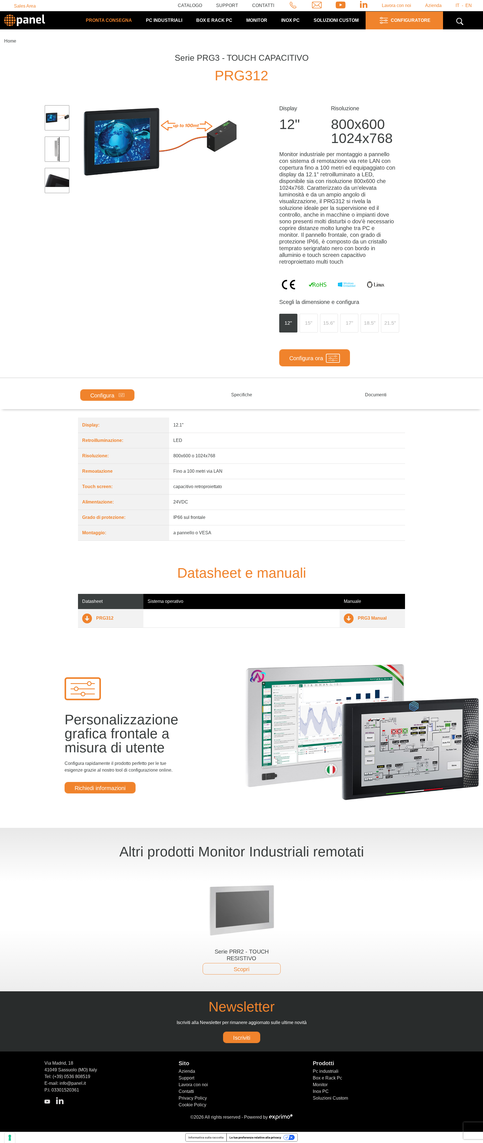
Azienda (433, 5)
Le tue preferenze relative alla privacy (255, 1137)
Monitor (256, 20)
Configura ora (306, 358)
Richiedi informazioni (100, 788)
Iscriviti (241, 1038)
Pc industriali (164, 20)
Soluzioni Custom (330, 1098)
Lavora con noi (396, 5)
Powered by (256, 1117)
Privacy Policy (193, 1098)
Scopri (241, 969)
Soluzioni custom (336, 20)
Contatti (263, 5)
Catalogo (190, 5)
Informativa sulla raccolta (206, 1137)
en (468, 5)
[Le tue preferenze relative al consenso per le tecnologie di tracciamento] (9, 1137)
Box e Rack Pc (214, 20)
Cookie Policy (192, 1104)
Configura (103, 395)
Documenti (376, 394)
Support (227, 5)
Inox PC (290, 20)
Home (10, 41)
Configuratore (410, 20)
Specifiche (241, 394)
